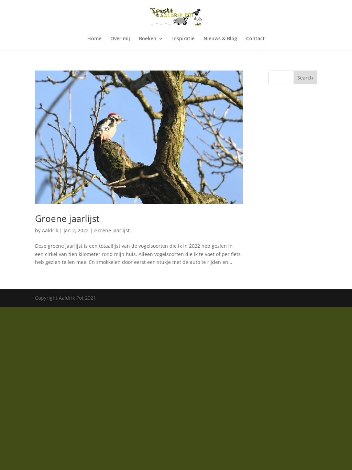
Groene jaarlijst (67, 218)
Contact (255, 39)
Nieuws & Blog (220, 39)
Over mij (120, 39)
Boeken (147, 39)
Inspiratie (183, 39)
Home (94, 39)
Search (305, 77)
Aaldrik (50, 230)
